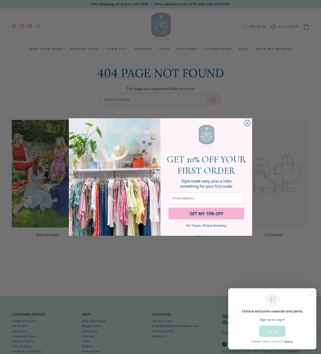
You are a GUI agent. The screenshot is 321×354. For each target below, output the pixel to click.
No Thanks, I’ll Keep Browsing (206, 226)
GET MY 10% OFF (206, 213)
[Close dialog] (247, 123)
